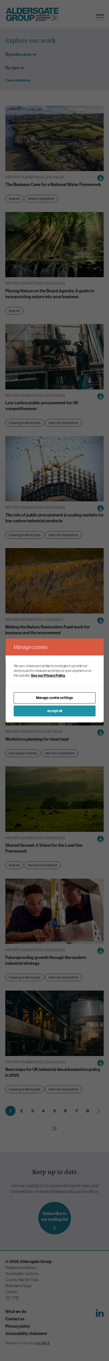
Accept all (54, 711)
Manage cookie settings (54, 697)
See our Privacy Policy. (48, 675)
